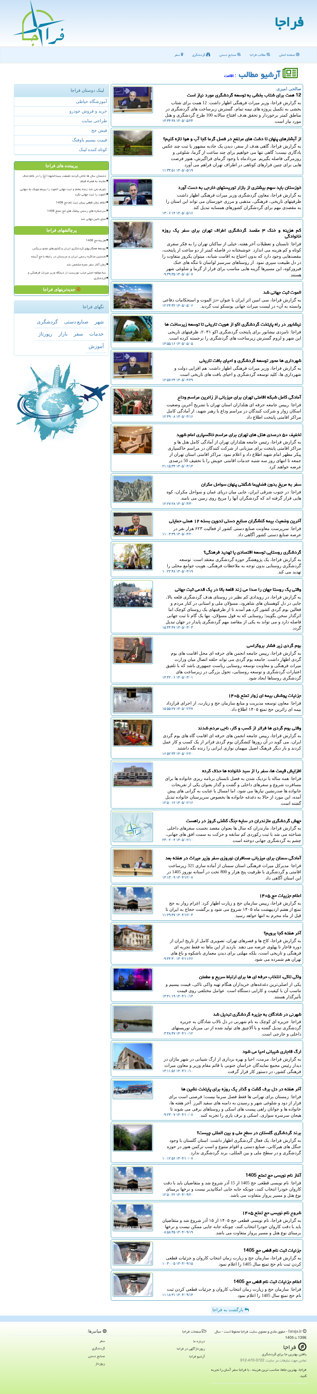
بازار (63, 333)
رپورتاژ (45, 333)
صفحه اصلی (287, 54)
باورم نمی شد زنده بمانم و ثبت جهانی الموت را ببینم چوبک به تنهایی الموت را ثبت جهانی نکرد (63, 192)
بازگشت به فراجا (228, 1309)
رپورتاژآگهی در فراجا (191, 1348)
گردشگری (199, 54)
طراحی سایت (94, 120)
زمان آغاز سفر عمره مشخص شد (86, 264)
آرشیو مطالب (261, 74)
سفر (177, 54)
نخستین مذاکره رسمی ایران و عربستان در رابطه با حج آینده (68, 256)
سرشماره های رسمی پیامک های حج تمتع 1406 (76, 211)
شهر (99, 321)
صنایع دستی (228, 54)
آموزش (96, 346)
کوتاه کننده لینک (93, 149)
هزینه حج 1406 (96, 240)
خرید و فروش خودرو (88, 111)
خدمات (96, 333)
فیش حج (99, 130)
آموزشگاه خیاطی (91, 101)
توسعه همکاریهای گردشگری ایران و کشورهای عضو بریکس (69, 248)
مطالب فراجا (258, 54)
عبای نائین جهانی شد (93, 219)
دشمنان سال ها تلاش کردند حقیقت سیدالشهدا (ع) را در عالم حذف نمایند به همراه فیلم (64, 178)
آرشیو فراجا (197, 1356)
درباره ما (199, 1341)
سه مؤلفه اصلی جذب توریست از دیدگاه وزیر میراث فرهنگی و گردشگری (67, 275)
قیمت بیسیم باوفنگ (89, 140)
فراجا (289, 21)
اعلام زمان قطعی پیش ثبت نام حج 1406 (81, 202)
